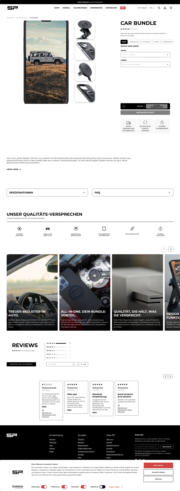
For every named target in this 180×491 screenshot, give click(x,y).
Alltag (51, 451)
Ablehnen (158, 479)
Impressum (110, 451)
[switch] (64, 487)
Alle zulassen (158, 465)
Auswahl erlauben (158, 472)
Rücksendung (83, 445)
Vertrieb (109, 448)
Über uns (109, 439)
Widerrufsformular (85, 448)
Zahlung (81, 442)
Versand (81, 439)
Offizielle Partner (112, 445)
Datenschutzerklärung (114, 454)
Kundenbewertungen (86, 451)
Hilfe (79, 458)
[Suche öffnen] (159, 7)
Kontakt (81, 454)
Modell (124, 60)
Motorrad (52, 442)
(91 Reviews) (134, 29)
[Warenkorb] (170, 7)
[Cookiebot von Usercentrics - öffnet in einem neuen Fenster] (18, 487)
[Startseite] (13, 8)
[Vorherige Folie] (164, 249)
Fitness (52, 448)
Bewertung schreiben (21, 364)
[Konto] (165, 7)
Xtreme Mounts (21, 18)
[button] (59, 343)
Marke (123, 50)
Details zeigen (114, 487)
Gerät (124, 42)
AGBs (108, 458)
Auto (51, 445)
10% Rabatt (142, 8)
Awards (109, 442)
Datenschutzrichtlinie (143, 453)
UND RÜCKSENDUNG (90, 2)
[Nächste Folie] (170, 249)
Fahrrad (52, 439)
